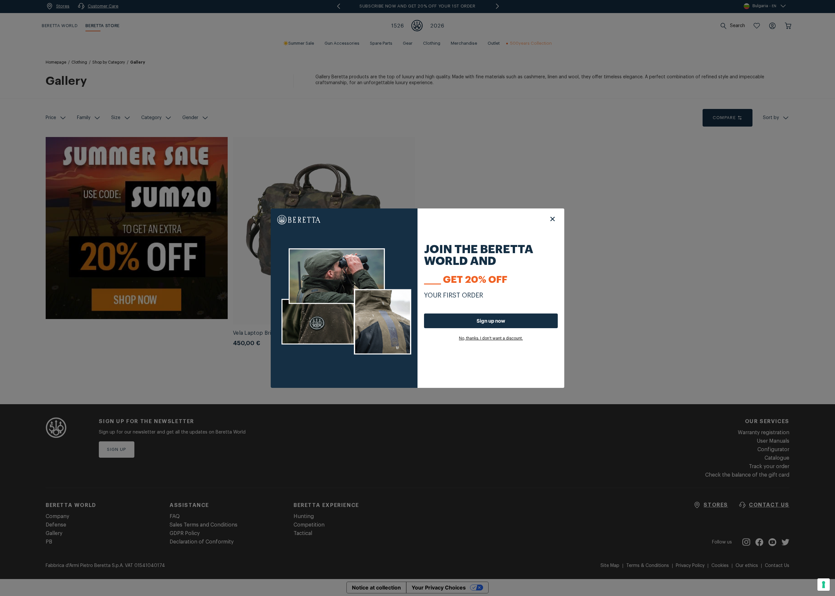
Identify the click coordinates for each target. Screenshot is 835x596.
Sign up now (491, 321)
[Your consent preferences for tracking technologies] (823, 584)
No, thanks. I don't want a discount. (491, 338)
